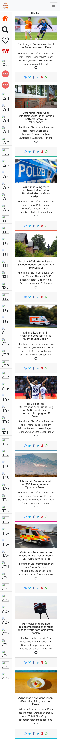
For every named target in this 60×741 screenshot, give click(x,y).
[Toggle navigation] (54, 5)
